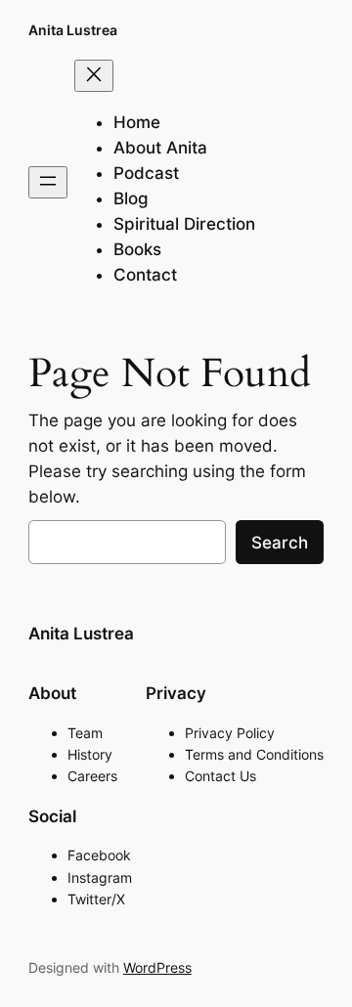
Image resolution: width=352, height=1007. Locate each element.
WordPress (157, 967)
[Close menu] (93, 76)
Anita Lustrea (72, 30)
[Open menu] (47, 182)
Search (279, 542)
